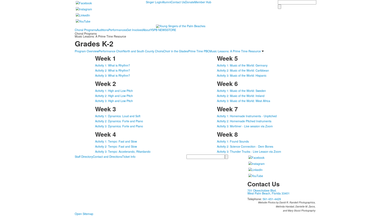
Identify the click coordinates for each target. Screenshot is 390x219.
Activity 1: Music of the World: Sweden (241, 91)
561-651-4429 (272, 199)
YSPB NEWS (158, 30)
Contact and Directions (107, 157)
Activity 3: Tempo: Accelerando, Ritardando (123, 151)
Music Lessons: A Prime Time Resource (235, 51)
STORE (171, 30)
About (146, 30)
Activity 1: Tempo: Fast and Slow (116, 141)
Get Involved (135, 30)
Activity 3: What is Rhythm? (112, 75)
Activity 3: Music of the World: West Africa (243, 101)
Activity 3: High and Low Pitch (114, 101)
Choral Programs (86, 30)
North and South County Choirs (143, 51)
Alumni (166, 2)
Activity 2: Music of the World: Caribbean (243, 70)
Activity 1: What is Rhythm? (112, 65)
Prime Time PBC (198, 51)
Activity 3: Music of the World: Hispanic (241, 75)
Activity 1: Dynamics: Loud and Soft (117, 116)
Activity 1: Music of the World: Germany (242, 65)
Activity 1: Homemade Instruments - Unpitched (247, 116)
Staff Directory (84, 157)
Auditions (102, 30)
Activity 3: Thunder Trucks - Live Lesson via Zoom (249, 151)
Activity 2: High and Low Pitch (114, 96)
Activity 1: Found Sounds (233, 141)
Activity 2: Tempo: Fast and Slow (116, 146)
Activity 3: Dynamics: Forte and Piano (119, 126)
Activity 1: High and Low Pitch (114, 91)
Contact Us (178, 2)
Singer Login (154, 2)
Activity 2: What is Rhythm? (112, 70)
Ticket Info (128, 157)
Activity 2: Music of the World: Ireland (240, 96)
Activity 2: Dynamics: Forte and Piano (119, 121)
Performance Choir (111, 51)
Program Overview (87, 51)
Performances (117, 30)
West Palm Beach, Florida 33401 (268, 193)
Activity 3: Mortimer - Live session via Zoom (245, 126)
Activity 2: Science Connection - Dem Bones (245, 146)
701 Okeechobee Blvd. (262, 190)
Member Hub (202, 2)
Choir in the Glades (175, 51)
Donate (189, 2)
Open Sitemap (84, 214)
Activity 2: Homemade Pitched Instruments (244, 121)
